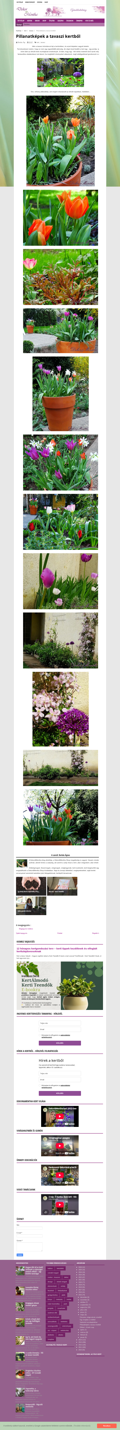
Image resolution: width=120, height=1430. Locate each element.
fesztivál (51, 1290)
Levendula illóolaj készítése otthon (32, 1288)
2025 (80, 1270)
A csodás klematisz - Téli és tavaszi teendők (34, 1354)
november (83, 1300)
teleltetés (64, 1321)
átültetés (51, 1335)
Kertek (29, 20)
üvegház (51, 1339)
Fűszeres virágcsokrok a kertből (91, 1317)
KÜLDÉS (59, 1043)
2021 (80, 1280)
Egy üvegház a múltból (87, 1320)
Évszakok (69, 20)
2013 (80, 1342)
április (82, 1330)
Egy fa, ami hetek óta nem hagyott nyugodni (34, 1338)
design (50, 1282)
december (83, 1297)
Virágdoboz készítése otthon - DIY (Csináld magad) (33, 1372)
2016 (80, 1292)
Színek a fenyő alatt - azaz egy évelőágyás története (33, 1321)
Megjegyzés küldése (26, 929)
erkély (63, 1286)
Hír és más (89, 20)
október (83, 1302)
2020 (80, 1282)
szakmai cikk (52, 1313)
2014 (80, 1340)
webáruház (65, 1330)
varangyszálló (53, 1326)
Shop (46, 2)
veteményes (66, 1326)
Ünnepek (79, 20)
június (82, 1312)
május (82, 1315)
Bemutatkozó (30, 2)
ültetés (60, 1335)
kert (38, 42)
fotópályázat (62, 1290)
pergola (50, 1308)
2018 (80, 1287)
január (82, 1337)
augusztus (84, 1307)
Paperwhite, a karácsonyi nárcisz (32, 1389)
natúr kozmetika (54, 1304)
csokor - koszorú (54, 1277)
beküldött (60, 1268)
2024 (80, 1272)
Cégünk (39, 2)
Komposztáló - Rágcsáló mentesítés (34, 1405)
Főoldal (59, 933)
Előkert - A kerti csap (87, 1327)
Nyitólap (20, 2)
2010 (80, 1350)
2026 (80, 1267)
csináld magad (53, 1273)
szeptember (84, 1305)
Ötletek (52, 20)
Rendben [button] (107, 1426)
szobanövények (53, 1317)
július (82, 1310)
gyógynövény (53, 1295)
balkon (50, 1268)
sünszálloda (52, 1321)
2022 (80, 1277)
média (69, 1299)
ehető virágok (62, 1282)
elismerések (52, 1286)
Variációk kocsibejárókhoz (89, 1322)
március (83, 1332)
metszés (59, 1299)
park (65, 1304)
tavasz (43, 42)
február (82, 1335)
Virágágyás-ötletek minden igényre (32, 1304)
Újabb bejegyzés (21, 933)
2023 (80, 1275)
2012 (80, 1345)
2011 (80, 1347)
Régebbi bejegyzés (98, 933)
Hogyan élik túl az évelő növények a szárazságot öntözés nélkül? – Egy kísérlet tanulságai (34, 1270)
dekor (66, 1277)
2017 (80, 1290)
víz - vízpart (52, 1330)
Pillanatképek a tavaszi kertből (90, 1325)
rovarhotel (61, 1308)
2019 (80, 1285)
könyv (50, 1299)
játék (63, 1295)
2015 (80, 1295)
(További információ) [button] (81, 1426)
